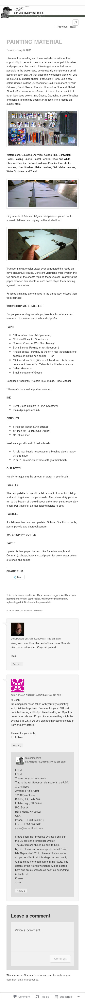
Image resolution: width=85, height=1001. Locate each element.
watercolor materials (53, 598)
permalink (45, 602)
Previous (61, 26)
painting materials (17, 598)
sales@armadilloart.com (29, 828)
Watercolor (34, 598)
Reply (16, 664)
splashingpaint (15, 602)
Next (74, 26)
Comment (60, 958)
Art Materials (40, 595)
